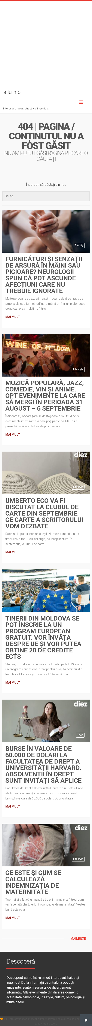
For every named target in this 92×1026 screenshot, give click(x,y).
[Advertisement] (46, 46)
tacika (70, 1018)
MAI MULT (12, 317)
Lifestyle (78, 369)
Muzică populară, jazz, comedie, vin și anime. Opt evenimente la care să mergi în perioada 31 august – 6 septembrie (45, 395)
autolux (42, 1018)
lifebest (32, 1018)
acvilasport (20, 1018)
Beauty (79, 245)
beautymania (42, 1023)
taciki (54, 1023)
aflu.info (8, 1018)
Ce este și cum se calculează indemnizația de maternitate (33, 882)
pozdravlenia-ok (56, 1018)
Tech (80, 604)
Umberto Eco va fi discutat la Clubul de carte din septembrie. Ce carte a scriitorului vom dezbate (44, 513)
